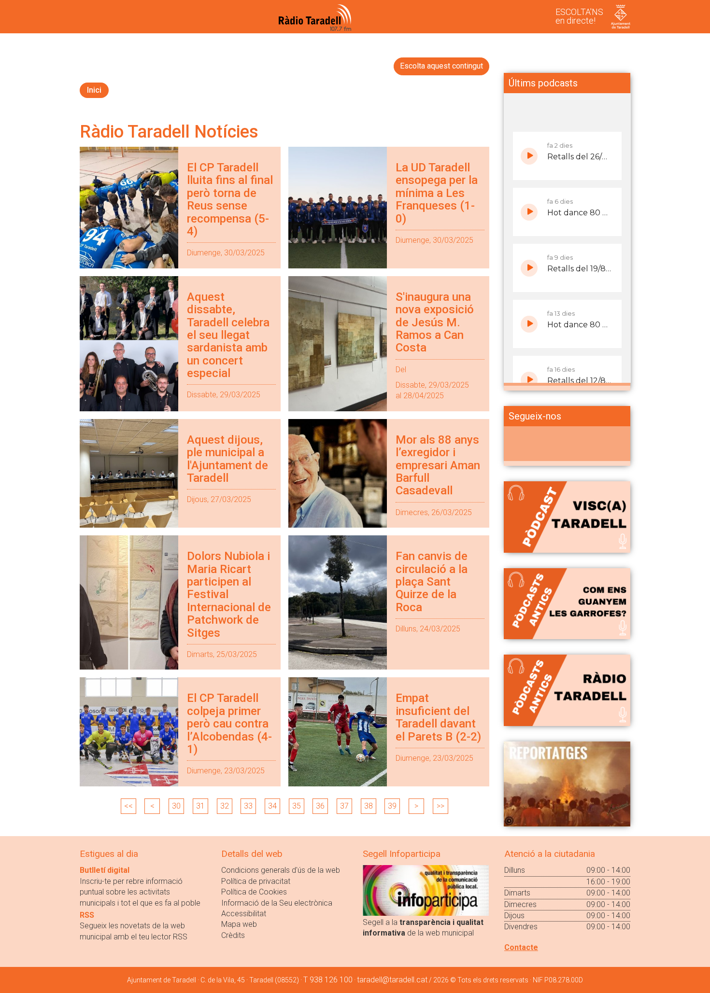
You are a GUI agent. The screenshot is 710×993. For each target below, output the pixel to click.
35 (296, 806)
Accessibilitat (243, 913)
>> (440, 806)
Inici (94, 90)
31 (200, 806)
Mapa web (239, 924)
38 (368, 806)
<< (128, 806)
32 (224, 806)
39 (392, 806)
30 (176, 806)
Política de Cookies (254, 891)
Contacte (521, 947)
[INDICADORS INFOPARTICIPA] (426, 890)
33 (248, 806)
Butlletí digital (104, 870)
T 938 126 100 (328, 979)
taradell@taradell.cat (392, 979)
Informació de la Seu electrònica (276, 903)
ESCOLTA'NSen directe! (579, 16)
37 (344, 806)
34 (272, 806)
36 (320, 806)
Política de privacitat (255, 881)
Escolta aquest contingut (441, 65)
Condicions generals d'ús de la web (280, 870)
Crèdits (233, 935)
